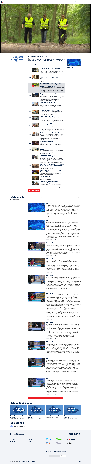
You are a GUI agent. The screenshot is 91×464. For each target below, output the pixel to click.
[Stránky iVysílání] (71, 439)
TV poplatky (12, 443)
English (19, 461)
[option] (52, 456)
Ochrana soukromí (25, 461)
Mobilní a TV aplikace (14, 453)
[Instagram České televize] (70, 434)
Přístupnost (33, 461)
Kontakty (30, 455)
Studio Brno (30, 443)
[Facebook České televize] (72, 434)
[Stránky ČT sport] (59, 439)
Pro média (30, 439)
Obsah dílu (30, 65)
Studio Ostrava (31, 445)
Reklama (30, 441)
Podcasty (12, 447)
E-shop (11, 451)
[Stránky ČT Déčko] (48, 443)
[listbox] (57, 456)
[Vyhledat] (42, 198)
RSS (80, 461)
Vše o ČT (12, 455)
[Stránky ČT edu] (69, 443)
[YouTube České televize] (75, 434)
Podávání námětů (32, 451)
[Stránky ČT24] (48, 439)
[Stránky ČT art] (58, 443)
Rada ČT (30, 447)
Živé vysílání (12, 441)
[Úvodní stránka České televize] (17, 434)
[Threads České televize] (80, 434)
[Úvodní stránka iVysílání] (5, 2)
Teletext (12, 445)
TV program (12, 439)
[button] (45, 28)
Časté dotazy (31, 453)
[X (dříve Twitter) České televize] (77, 434)
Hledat (75, 2)
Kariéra (29, 449)
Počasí (11, 449)
